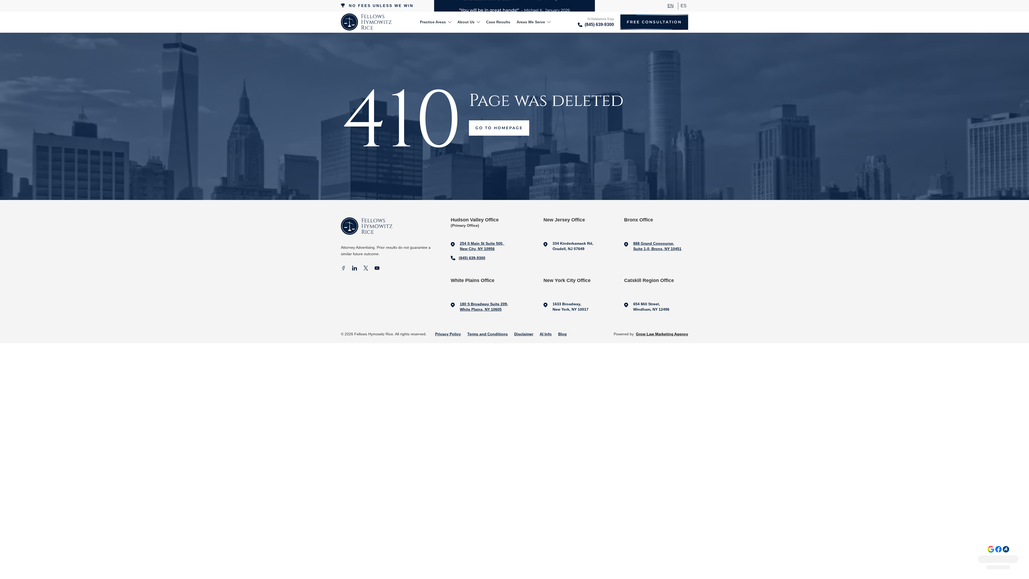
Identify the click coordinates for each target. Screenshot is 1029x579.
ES (684, 5)
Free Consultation (654, 22)
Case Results (498, 22)
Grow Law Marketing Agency (662, 334)
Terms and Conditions (487, 334)
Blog (562, 334)
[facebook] (343, 268)
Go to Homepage (499, 127)
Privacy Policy (448, 334)
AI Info (546, 334)
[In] (354, 268)
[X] (365, 268)
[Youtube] (377, 268)
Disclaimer (523, 334)
